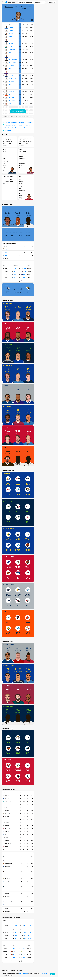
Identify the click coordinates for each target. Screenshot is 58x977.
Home (3, 970)
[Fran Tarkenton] (6, 50)
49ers (6, 908)
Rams (6, 905)
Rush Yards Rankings (8, 556)
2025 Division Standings (9, 243)
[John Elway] (6, 94)
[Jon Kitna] (6, 43)
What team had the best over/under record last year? (18, 122)
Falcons (7, 893)
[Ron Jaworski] (6, 98)
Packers (7, 875)
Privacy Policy (43, 973)
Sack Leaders (6, 447)
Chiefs (6, 846)
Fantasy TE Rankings (8, 686)
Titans (8, 291)
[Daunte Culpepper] (6, 91)
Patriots (7, 795)
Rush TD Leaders (7, 386)
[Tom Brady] (6, 40)
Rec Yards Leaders (7, 344)
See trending (8, 130)
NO (25, 932)
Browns (6, 820)
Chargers (7, 843)
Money (7, 970)
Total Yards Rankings (8, 528)
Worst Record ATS (7, 759)
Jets (6, 805)
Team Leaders (6, 208)
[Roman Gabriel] (6, 82)
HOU (15, 281)
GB (25, 938)
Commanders (8, 863)
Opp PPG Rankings (7, 501)
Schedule (5, 262)
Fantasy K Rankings (7, 706)
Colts (6, 255)
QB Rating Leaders (7, 427)
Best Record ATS (7, 732)
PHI (14, 271)
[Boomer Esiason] (6, 37)
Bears (6, 872)
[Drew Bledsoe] (6, 66)
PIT (24, 961)
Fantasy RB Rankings (8, 644)
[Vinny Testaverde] (6, 62)
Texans (6, 252)
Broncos (7, 840)
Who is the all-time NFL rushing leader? (15, 128)
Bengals (7, 816)
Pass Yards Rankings (8, 584)
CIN (15, 938)
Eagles (6, 857)
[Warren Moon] (6, 27)
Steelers (7, 810)
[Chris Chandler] (6, 88)
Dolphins (7, 801)
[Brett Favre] (6, 53)
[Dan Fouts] (6, 69)
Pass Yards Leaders (7, 303)
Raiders (7, 850)
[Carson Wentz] (6, 72)
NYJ (15, 268)
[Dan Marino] (6, 46)
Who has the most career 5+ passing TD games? (17, 125)
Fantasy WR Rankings (8, 665)
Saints (6, 896)
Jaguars (7, 249)
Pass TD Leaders (7, 365)
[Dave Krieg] (6, 31)
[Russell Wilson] (6, 34)
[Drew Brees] (6, 104)
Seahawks (7, 902)
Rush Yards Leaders (7, 324)
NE (15, 932)
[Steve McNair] (6, 85)
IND (24, 958)
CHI (14, 954)
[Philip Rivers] (6, 75)
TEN (24, 268)
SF (14, 951)
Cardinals (7, 911)
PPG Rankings (6, 473)
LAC (16, 926)
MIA (25, 926)
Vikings (6, 878)
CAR (25, 929)
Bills (6, 798)
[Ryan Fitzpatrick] (6, 56)
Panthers (7, 887)
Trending (13, 970)
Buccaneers (8, 890)
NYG (24, 274)
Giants (6, 866)
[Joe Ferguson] (6, 101)
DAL (16, 929)
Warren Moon (9, 7)
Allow (52, 974)
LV (25, 935)
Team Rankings (6, 229)
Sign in (51, 2)
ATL (14, 961)
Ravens (6, 813)
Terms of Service (23, 973)
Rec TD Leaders (6, 406)
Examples (19, 970)
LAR (24, 951)
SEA (24, 948)
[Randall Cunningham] (6, 78)
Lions (6, 881)
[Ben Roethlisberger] (6, 59)
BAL (24, 277)
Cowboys (7, 860)
